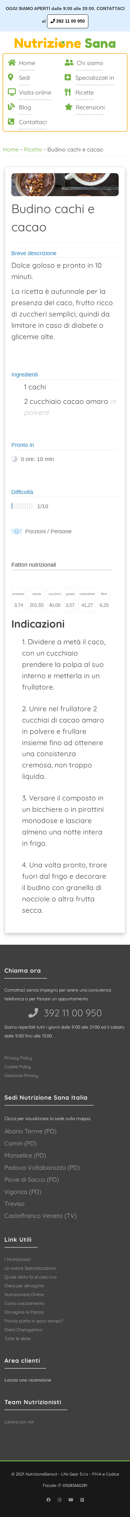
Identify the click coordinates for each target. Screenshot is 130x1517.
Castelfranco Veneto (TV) (40, 1215)
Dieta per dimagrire (24, 1286)
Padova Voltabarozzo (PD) (42, 1167)
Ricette (33, 149)
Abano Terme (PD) (30, 1131)
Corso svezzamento (24, 1303)
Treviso (14, 1203)
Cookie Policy (17, 1066)
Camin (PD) (20, 1143)
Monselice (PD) (25, 1155)
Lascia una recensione (27, 1380)
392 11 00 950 (70, 21)
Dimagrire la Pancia (24, 1312)
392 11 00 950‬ (71, 1013)
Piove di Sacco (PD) (31, 1179)
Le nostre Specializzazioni (30, 1268)
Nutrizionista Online (24, 1294)
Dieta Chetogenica (23, 1330)
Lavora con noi (19, 1422)
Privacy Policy (18, 1058)
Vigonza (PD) (22, 1191)
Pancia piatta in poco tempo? (33, 1321)
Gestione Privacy (21, 1075)
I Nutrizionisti (17, 1259)
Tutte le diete (17, 1338)
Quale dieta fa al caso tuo (30, 1277)
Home (11, 149)
